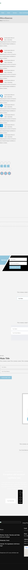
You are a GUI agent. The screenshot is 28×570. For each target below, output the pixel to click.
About (8, 12)
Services (15, 12)
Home (2, 12)
